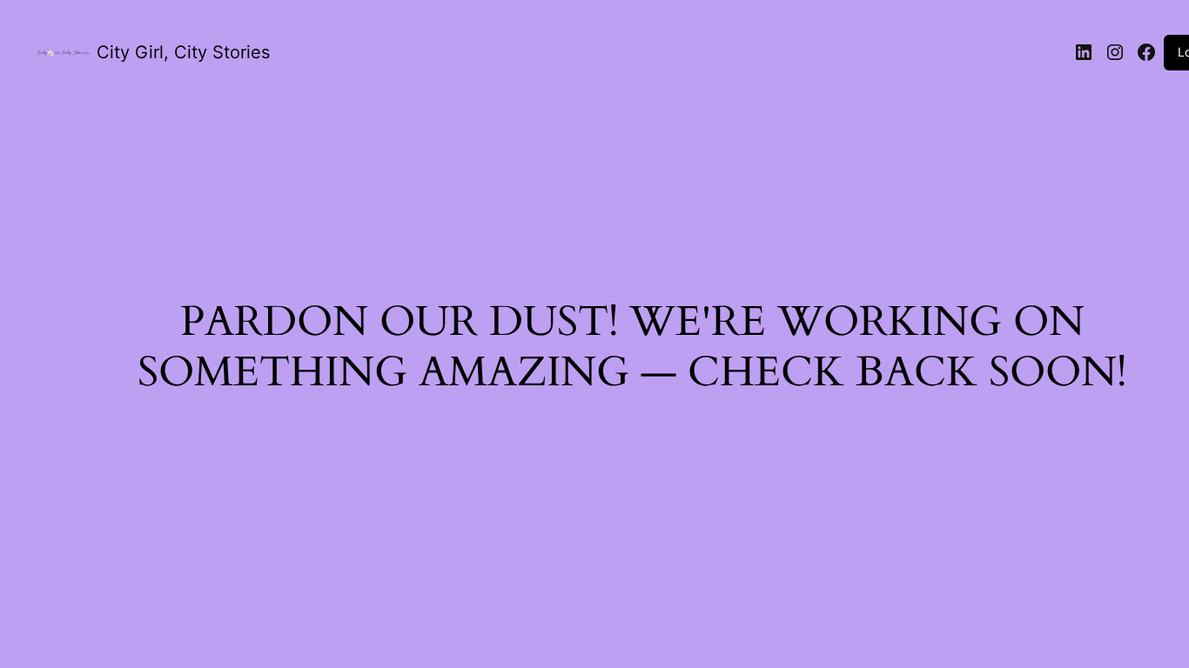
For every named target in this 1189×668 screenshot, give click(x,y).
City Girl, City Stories (183, 52)
